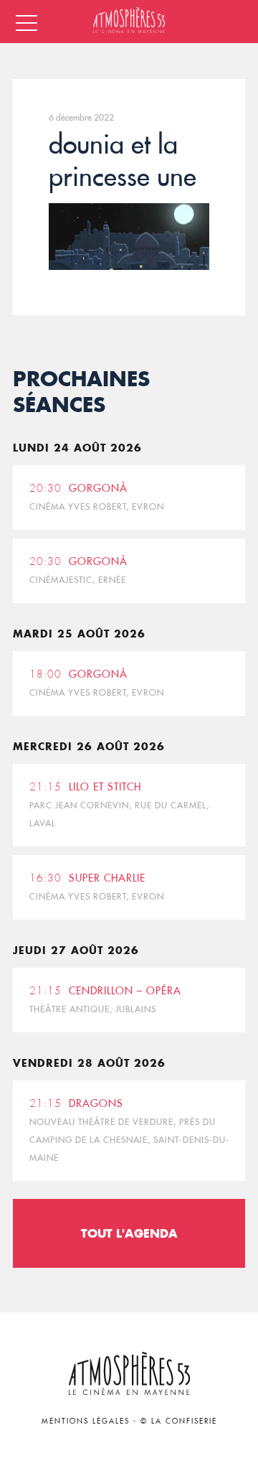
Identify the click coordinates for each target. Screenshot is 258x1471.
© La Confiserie (178, 1421)
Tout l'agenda (129, 1233)
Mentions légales (86, 1421)
